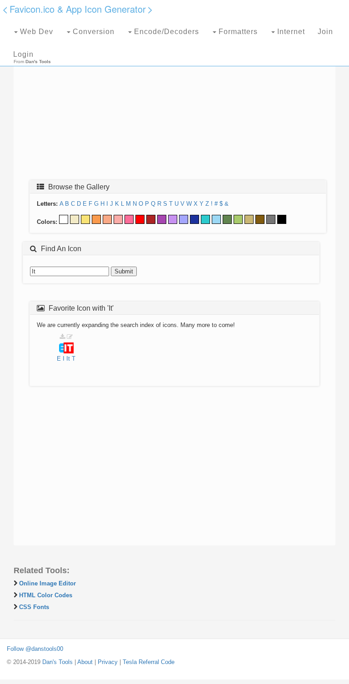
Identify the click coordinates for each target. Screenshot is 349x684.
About (85, 662)
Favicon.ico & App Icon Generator (78, 8)
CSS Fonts (34, 607)
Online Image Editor (47, 583)
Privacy (108, 662)
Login (23, 54)
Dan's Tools (57, 662)
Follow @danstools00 (35, 648)
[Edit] (70, 336)
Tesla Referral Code (148, 662)
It (68, 358)
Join (325, 31)
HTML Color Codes (45, 595)
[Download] (62, 336)
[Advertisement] (174, 107)
